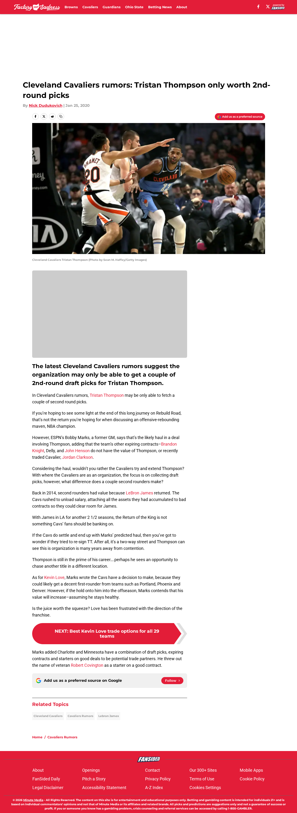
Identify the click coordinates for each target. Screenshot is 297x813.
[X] (268, 6)
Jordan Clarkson (77, 457)
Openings (91, 770)
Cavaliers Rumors (80, 716)
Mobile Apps (251, 770)
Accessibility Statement (104, 787)
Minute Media (33, 800)
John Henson (77, 450)
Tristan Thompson (107, 395)
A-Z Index (154, 787)
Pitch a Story (94, 778)
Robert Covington (87, 665)
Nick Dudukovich (45, 105)
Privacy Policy (158, 778)
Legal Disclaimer (47, 787)
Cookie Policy (252, 778)
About (181, 7)
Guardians (111, 7)
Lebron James (108, 716)
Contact (152, 770)
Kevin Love (54, 577)
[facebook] (258, 6)
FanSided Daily (46, 778)
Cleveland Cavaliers (48, 716)
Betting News (160, 7)
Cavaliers (90, 7)
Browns (71, 7)
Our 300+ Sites (203, 770)
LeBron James (139, 492)
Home (37, 737)
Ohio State (134, 7)
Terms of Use (201, 778)
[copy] (61, 116)
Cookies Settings (205, 787)
